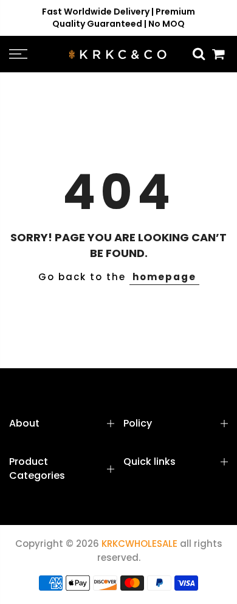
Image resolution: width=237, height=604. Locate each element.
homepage (164, 276)
